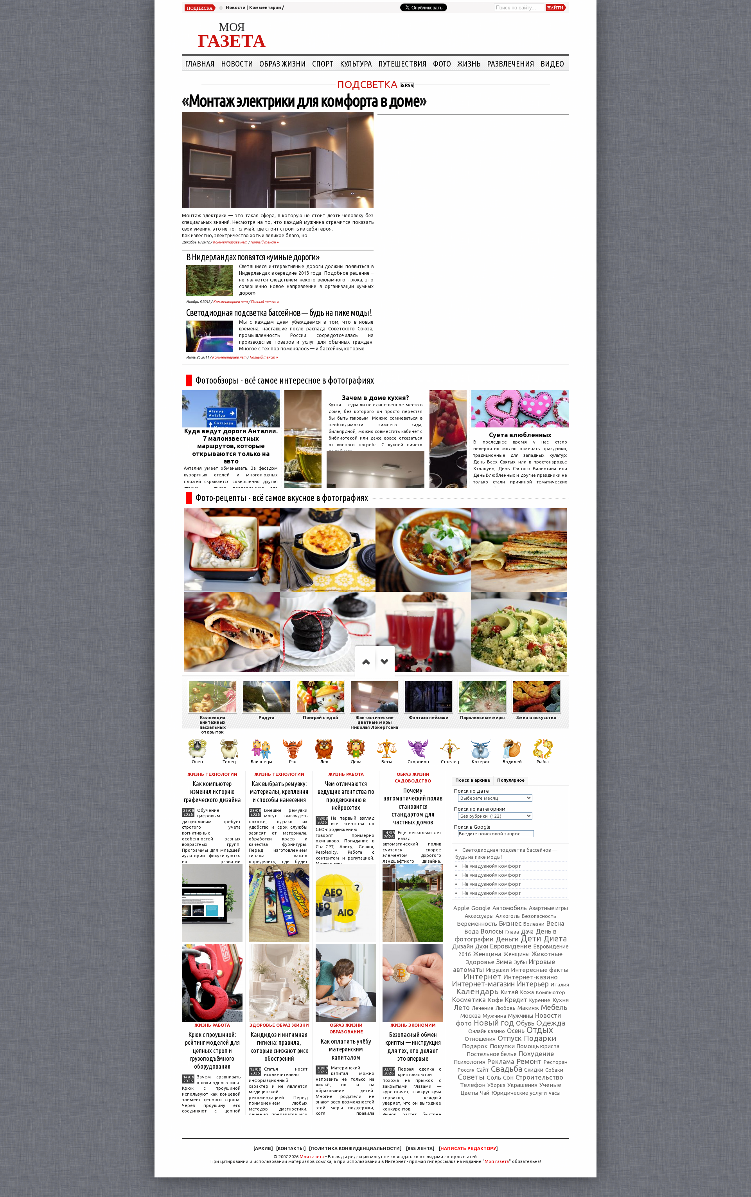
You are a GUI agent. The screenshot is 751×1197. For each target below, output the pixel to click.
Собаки (554, 1070)
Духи (481, 946)
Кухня (560, 1000)
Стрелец (450, 761)
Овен (197, 761)
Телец (229, 761)
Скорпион (418, 761)
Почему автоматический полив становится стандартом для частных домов (412, 806)
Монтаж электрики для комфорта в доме (304, 100)
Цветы (469, 1093)
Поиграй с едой (320, 717)
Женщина (487, 953)
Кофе (495, 1000)
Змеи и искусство (536, 717)
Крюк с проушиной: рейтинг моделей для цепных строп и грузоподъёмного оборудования (212, 1050)
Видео (552, 63)
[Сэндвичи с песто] (519, 550)
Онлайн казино (486, 1031)
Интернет (482, 976)
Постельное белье (492, 1054)
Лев (324, 761)
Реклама (500, 1061)
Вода (471, 931)
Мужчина (494, 1016)
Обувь (525, 1023)
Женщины (516, 954)
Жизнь (469, 63)
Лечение (483, 1008)
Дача (527, 931)
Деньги (507, 939)
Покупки (502, 1046)
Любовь (506, 1008)
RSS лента (420, 1148)
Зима (504, 961)
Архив (263, 1148)
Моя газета (312, 1156)
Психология (469, 1061)
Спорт (323, 63)
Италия (560, 984)
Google (480, 908)
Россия (466, 1070)
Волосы (492, 931)
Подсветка (367, 84)
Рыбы (543, 761)
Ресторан (556, 1062)
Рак (292, 761)
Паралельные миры (482, 717)
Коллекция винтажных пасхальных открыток (212, 724)
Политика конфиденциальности (355, 1148)
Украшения (522, 1085)
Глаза (512, 931)
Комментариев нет (230, 242)
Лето (462, 1007)
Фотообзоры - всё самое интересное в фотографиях (285, 380)
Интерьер (533, 984)
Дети (531, 938)
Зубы (520, 962)
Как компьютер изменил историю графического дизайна (212, 791)
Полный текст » (264, 242)
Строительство (539, 1077)
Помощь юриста (538, 1046)
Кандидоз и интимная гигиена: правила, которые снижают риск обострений (279, 1046)
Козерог (481, 761)
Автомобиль (509, 908)
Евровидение (511, 946)
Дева (355, 761)
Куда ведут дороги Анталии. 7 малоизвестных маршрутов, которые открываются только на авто (231, 446)
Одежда (550, 1023)
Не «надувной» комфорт (491, 866)
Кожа (527, 992)
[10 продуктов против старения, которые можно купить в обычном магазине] (303, 485)
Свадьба (506, 1068)
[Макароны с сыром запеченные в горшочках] (328, 550)
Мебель (554, 1007)
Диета (555, 938)
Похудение (536, 1053)
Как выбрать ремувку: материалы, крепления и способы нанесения (279, 791)
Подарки (540, 1038)
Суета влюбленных (520, 434)
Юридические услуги (519, 1092)
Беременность (477, 923)
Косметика (469, 999)
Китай (509, 991)
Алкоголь (508, 916)
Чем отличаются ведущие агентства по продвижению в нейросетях (346, 795)
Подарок (475, 1046)
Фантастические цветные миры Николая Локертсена (374, 722)
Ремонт (529, 1061)
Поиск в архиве (472, 780)
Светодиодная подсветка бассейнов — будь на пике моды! (279, 312)
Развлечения (510, 63)
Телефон (472, 1085)
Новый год (494, 1023)
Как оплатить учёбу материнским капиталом (346, 1048)
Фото (442, 63)
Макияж (528, 1007)
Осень (516, 1030)
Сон (508, 1077)
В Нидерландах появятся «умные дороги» (252, 257)
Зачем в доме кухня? (375, 397)
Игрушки (497, 969)
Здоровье (480, 962)
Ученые (550, 1085)
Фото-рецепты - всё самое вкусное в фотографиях (282, 498)
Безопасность (539, 916)
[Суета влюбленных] (520, 425)
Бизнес (510, 923)
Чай (484, 1093)
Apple (461, 908)
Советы (471, 1077)
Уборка (496, 1085)
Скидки (533, 1070)
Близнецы (261, 761)
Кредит (516, 999)
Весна (555, 923)
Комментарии (265, 7)
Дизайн (462, 946)
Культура (356, 63)
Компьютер (550, 992)
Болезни (533, 924)
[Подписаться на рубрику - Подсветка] (407, 84)
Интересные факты (539, 969)
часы (555, 1093)
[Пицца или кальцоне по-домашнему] (232, 634)
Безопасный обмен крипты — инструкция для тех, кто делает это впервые (413, 1046)
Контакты (291, 1148)
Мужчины (520, 1015)
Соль (494, 1077)
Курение (539, 1000)
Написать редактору (468, 1148)
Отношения (480, 1038)
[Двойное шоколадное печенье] (328, 634)
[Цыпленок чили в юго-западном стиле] (423, 550)
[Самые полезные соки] (448, 485)
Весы (386, 761)
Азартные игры (548, 908)
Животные (547, 953)
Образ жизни (282, 63)
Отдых (539, 1030)
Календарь (477, 991)
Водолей (512, 761)
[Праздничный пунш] (423, 634)
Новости (235, 7)
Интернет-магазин (483, 984)
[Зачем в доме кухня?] (375, 485)
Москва (470, 1015)
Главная (200, 63)
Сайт (482, 1070)
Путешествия (402, 63)
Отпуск (510, 1038)
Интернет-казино (530, 977)
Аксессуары (479, 916)
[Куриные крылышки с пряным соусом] (232, 550)
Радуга (266, 717)
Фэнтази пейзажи (428, 717)
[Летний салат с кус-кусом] (519, 634)
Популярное (511, 780)
